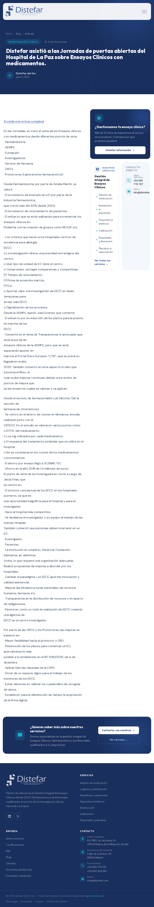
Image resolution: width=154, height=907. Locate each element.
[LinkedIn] (9, 816)
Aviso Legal (12, 901)
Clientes (11, 863)
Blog (18, 33)
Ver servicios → (118, 739)
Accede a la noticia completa (24, 121)
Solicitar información (118, 150)
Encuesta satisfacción (19, 869)
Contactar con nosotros (116, 730)
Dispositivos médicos (106, 221)
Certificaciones (15, 844)
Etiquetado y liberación (105, 239)
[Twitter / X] (17, 816)
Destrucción (87, 807)
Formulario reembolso (18, 875)
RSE (8, 851)
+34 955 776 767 (96, 867)
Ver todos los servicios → (102, 262)
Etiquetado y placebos (93, 820)
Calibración (105, 230)
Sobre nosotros (15, 838)
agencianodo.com (94, 895)
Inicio (9, 33)
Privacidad (26, 901)
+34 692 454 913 (96, 871)
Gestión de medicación (105, 196)
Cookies (39, 901)
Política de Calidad (57, 901)
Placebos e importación (106, 250)
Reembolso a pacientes (105, 209)
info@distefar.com (97, 880)
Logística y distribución (93, 789)
